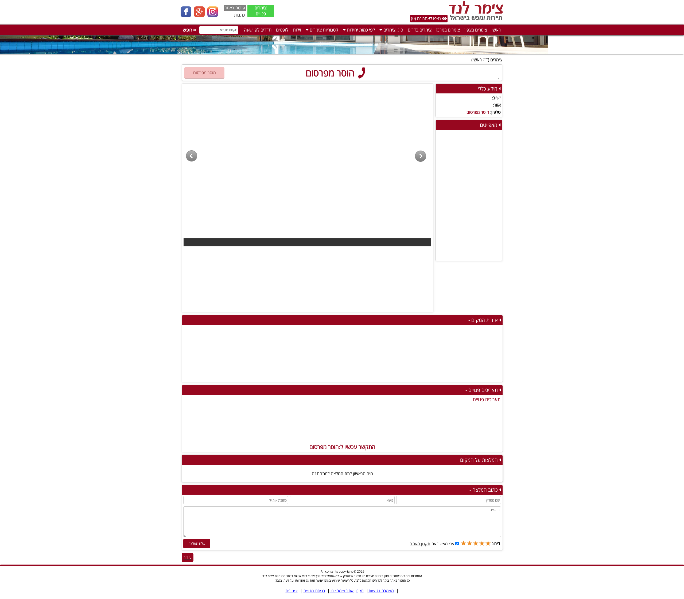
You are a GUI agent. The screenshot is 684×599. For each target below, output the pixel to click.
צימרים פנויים (261, 11)
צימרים (496, 60)
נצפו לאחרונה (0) (426, 18)
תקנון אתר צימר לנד (347, 591)
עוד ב (188, 557)
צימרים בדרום (420, 30)
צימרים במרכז (448, 30)
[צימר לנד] (475, 20)
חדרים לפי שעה (257, 30)
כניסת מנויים (314, 591)
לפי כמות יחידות (360, 30)
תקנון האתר (420, 544)
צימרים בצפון (475, 30)
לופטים (282, 30)
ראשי (496, 30)
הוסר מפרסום (331, 72)
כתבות (239, 15)
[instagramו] (214, 15)
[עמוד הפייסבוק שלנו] (187, 15)
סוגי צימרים (392, 30)
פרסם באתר (235, 8)
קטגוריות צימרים (323, 30)
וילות (297, 30)
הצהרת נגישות (381, 591)
